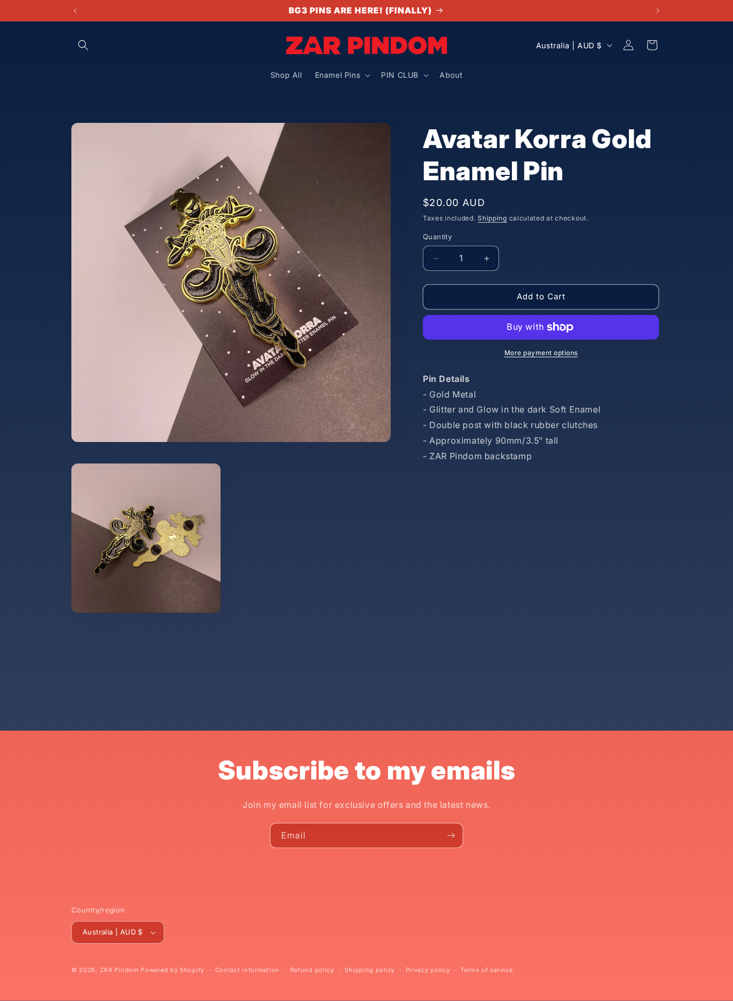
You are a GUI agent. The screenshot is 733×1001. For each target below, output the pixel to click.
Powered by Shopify (172, 970)
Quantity (437, 237)
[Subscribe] (451, 835)
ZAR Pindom (119, 970)
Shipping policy (369, 970)
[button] (83, 45)
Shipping (492, 218)
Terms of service (486, 970)
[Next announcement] (658, 11)
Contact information (247, 970)
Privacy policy (428, 970)
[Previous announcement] (75, 11)
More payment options (541, 353)
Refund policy (312, 970)
